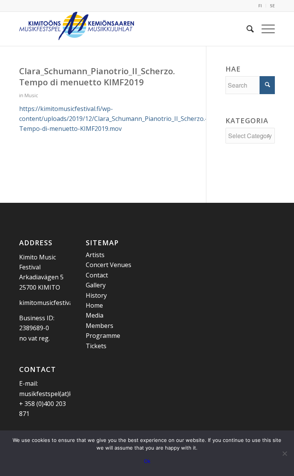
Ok (147, 461)
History (96, 295)
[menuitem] (260, 6)
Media (94, 315)
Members (99, 325)
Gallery (96, 285)
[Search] (246, 28)
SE (272, 5)
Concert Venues (108, 265)
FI (260, 5)
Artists (95, 255)
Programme (103, 335)
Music (31, 95)
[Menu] (264, 28)
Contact (97, 275)
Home (94, 305)
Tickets (96, 346)
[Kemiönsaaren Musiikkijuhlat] (76, 28)
